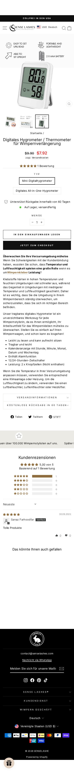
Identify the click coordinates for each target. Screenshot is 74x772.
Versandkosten (40, 157)
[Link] (37, 639)
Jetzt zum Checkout (37, 245)
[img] (11, 514)
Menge (37, 215)
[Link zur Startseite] (22, 28)
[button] (28, 166)
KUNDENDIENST (36, 701)
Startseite (36, 133)
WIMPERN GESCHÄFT (36, 709)
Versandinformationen (37, 397)
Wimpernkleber (17, 272)
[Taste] (61, 668)
